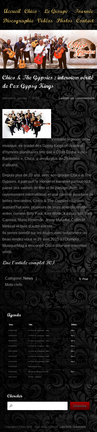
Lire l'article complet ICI (28, 262)
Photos (65, 20)
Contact (85, 20)
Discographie (18, 20)
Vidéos (45, 20)
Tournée (84, 11)
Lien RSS (66, 426)
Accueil (12, 11)
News (28, 278)
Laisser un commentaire (77, 98)
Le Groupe (55, 12)
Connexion (79, 426)
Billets (73, 330)
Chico (30, 12)
